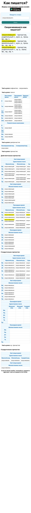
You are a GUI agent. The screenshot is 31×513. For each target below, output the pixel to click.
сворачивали (18, 115)
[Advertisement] (15, 70)
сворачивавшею (20, 223)
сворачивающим (9, 178)
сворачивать (23, 88)
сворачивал (17, 99)
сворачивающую (21, 174)
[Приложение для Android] (15, 11)
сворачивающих (9, 191)
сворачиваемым (9, 275)
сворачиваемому (9, 267)
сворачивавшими (9, 246)
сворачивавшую (20, 220)
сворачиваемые (9, 285)
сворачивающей (21, 169)
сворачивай (8, 128)
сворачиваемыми (9, 296)
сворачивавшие (9, 235)
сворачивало (18, 102)
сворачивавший (9, 212)
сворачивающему (9, 171)
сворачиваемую (20, 271)
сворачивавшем (9, 227)
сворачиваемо (25, 360)
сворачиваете (9, 118)
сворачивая (4, 148)
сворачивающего (9, 169)
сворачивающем (9, 181)
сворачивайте (9, 136)
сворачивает (8, 111)
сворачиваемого (9, 265)
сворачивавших (9, 237)
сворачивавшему (9, 217)
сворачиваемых (9, 288)
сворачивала (18, 101)
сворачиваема (15, 360)
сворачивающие (9, 189)
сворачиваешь (9, 106)
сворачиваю (8, 101)
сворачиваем (9, 115)
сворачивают (8, 120)
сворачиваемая (20, 263)
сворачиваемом (9, 278)
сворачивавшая (20, 212)
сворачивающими (9, 200)
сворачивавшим (9, 224)
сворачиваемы (5, 367)
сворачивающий (9, 166)
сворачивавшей (20, 215)
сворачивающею (21, 177)
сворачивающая (21, 166)
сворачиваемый (9, 263)
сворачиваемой (20, 265)
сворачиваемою (20, 274)
